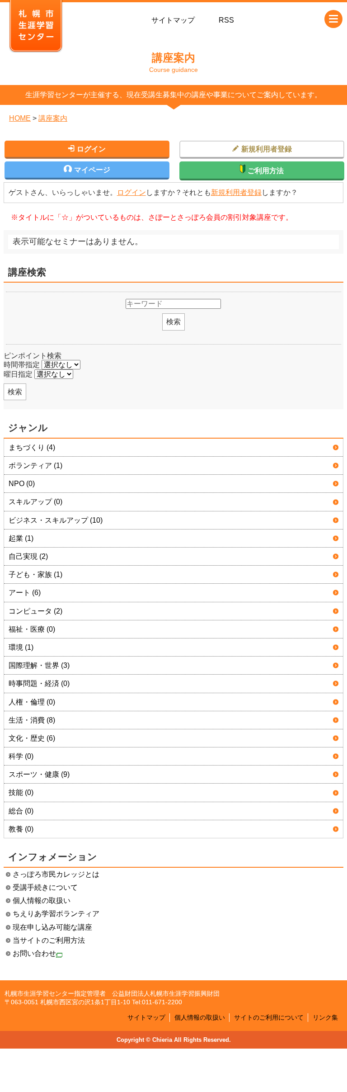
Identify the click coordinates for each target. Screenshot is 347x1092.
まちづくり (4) (32, 447)
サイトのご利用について (269, 1017)
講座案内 (52, 118)
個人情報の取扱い (41, 900)
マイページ (92, 170)
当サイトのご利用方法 (49, 940)
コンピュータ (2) (35, 611)
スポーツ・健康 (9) (39, 774)
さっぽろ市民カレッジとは (56, 874)
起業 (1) (21, 538)
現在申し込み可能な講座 (52, 927)
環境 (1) (21, 647)
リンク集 (325, 1017)
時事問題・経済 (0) (39, 683)
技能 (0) (21, 792)
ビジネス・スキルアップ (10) (56, 520)
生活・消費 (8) (32, 720)
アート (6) (25, 592)
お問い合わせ (34, 953)
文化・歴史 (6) (32, 738)
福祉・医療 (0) (32, 629)
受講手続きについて (45, 887)
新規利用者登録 (236, 192)
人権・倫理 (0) (32, 702)
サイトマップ (173, 20)
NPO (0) (22, 483)
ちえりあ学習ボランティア (56, 913)
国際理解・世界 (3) (39, 665)
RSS (226, 20)
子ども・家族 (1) (35, 574)
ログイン (131, 192)
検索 (173, 322)
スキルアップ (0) (35, 502)
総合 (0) (21, 811)
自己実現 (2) (28, 556)
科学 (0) (21, 756)
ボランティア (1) (35, 465)
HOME (20, 118)
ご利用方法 (266, 171)
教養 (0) (21, 829)
